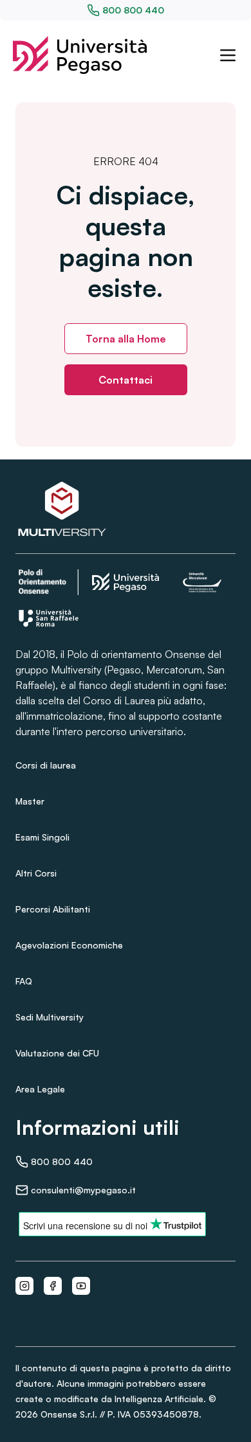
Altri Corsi (36, 873)
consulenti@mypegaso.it (83, 1189)
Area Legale (40, 1088)
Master (29, 801)
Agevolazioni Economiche (69, 944)
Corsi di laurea (45, 765)
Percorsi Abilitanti (52, 908)
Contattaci (125, 379)
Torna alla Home (126, 338)
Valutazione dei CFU (57, 1052)
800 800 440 (133, 9)
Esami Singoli (42, 837)
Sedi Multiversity (49, 1016)
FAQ (23, 980)
